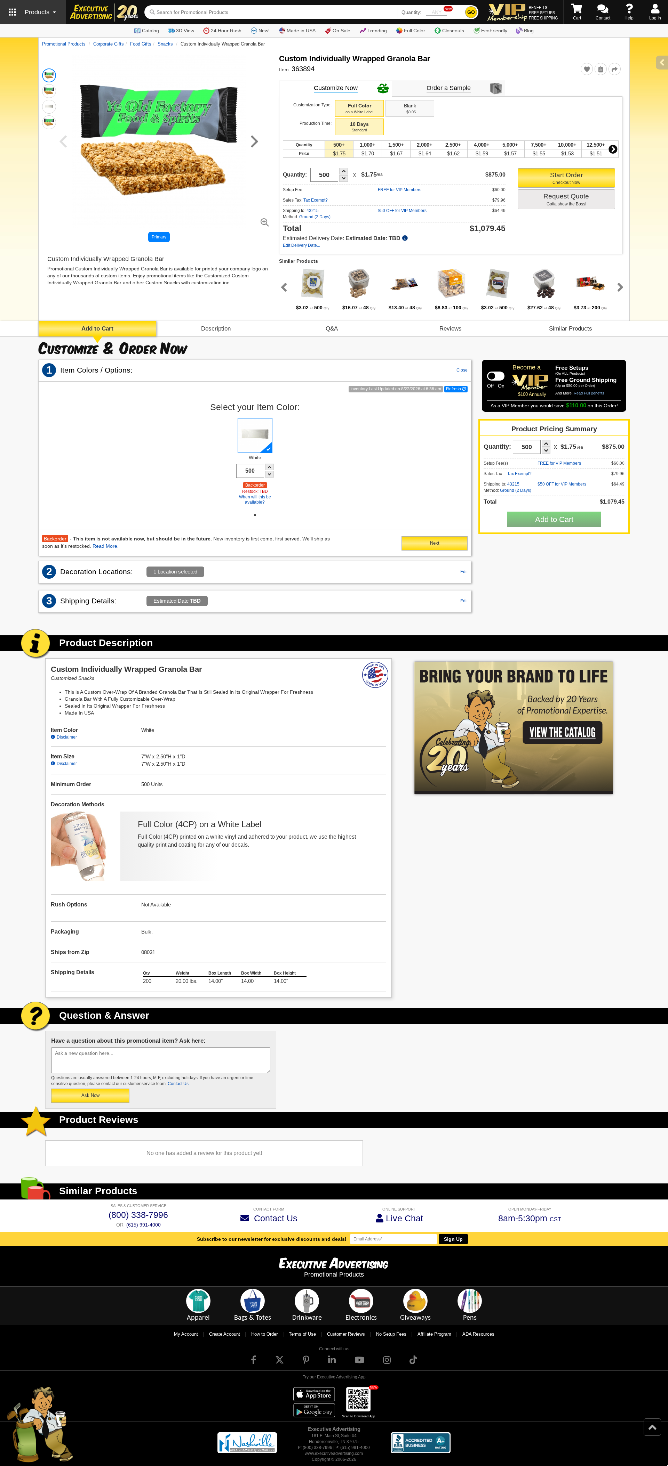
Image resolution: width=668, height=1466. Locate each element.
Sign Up (453, 1239)
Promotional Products (64, 44)
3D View (185, 30)
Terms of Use (302, 1334)
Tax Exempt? (315, 200)
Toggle (495, 376)
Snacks (165, 44)
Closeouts (453, 30)
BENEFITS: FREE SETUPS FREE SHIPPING (543, 13)
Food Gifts (140, 44)
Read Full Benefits (589, 393)
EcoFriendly (494, 30)
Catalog (150, 30)
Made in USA (301, 30)
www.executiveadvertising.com (334, 1453)
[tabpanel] (313, 289)
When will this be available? (255, 500)
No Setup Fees (391, 1334)
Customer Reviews (346, 1334)
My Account (186, 1334)
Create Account (224, 1334)
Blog (529, 30)
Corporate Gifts (108, 44)
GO (471, 12)
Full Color (414, 30)
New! (264, 30)
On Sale (341, 30)
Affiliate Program (434, 1334)
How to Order (264, 1334)
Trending (377, 30)
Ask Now (90, 1095)
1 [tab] (255, 515)
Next (613, 149)
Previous (282, 287)
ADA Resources (478, 1334)
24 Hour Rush (226, 30)
